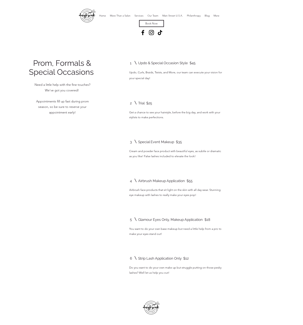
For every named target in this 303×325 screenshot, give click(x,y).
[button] (138, 15)
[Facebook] (142, 32)
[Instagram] (151, 32)
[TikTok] (160, 32)
